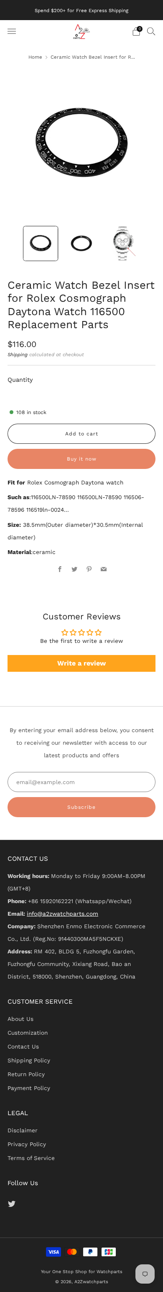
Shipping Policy (29, 1060)
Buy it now (82, 459)
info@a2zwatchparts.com (62, 913)
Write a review (81, 663)
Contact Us (23, 1046)
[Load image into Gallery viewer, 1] (40, 243)
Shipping (18, 354)
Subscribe (81, 807)
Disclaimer (23, 1130)
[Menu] (12, 31)
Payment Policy (29, 1088)
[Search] (151, 31)
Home (35, 57)
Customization (28, 1032)
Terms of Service (31, 1158)
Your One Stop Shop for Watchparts (81, 1271)
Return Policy (26, 1074)
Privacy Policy (27, 1144)
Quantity (20, 379)
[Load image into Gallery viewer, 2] (81, 243)
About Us (20, 1018)
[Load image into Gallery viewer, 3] (122, 243)
